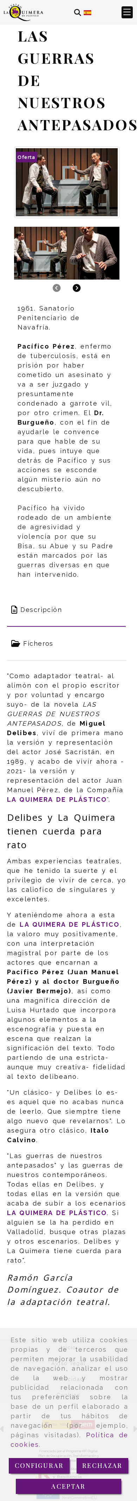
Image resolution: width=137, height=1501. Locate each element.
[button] (127, 12)
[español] (87, 12)
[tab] (66, 610)
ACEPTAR (68, 1486)
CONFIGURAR (39, 1465)
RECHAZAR (102, 1465)
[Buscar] (78, 12)
